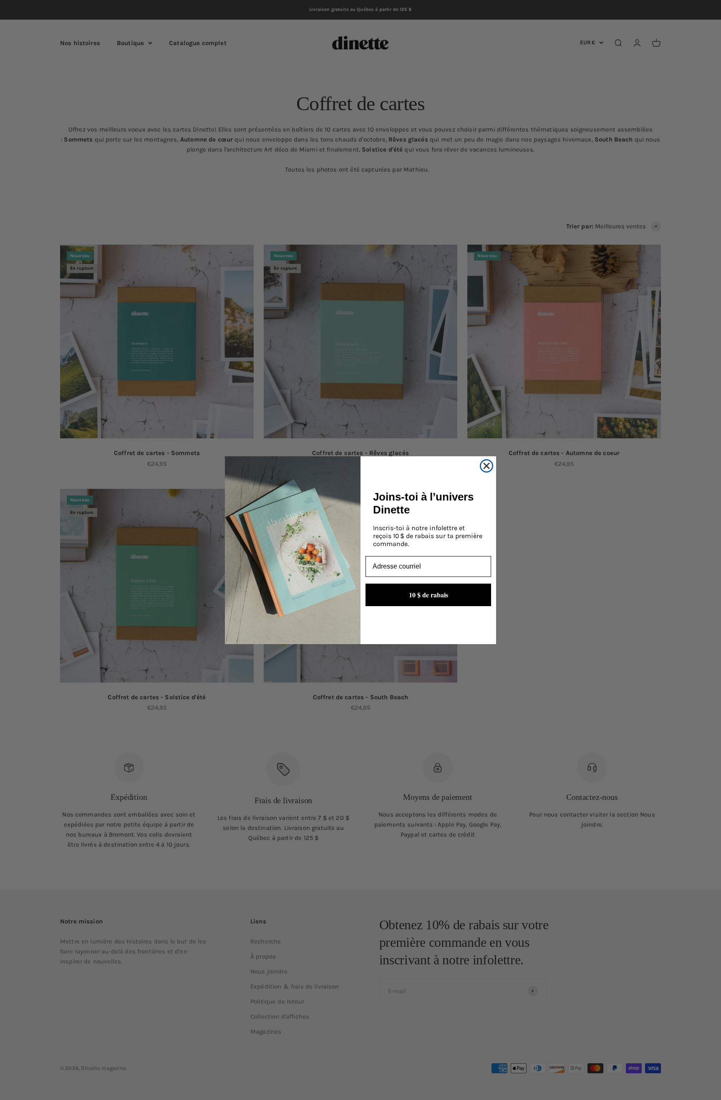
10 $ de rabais (428, 594)
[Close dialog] (486, 466)
